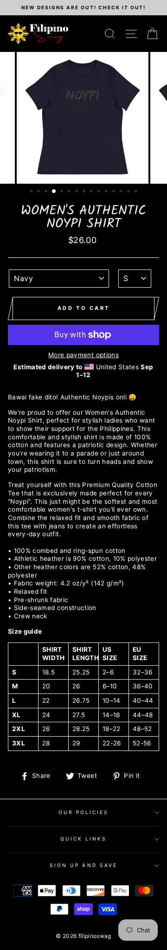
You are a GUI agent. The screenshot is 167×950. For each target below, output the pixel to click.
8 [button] (85, 192)
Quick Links (83, 838)
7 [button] (77, 192)
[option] (83, 8)
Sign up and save (83, 865)
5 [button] (62, 192)
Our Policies (83, 812)
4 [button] (54, 191)
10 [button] (99, 192)
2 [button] (39, 192)
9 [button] (92, 192)
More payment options (83, 355)
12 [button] (114, 192)
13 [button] (122, 192)
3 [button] (47, 192)
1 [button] (32, 192)
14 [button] (129, 192)
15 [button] (137, 192)
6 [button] (70, 192)
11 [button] (107, 192)
